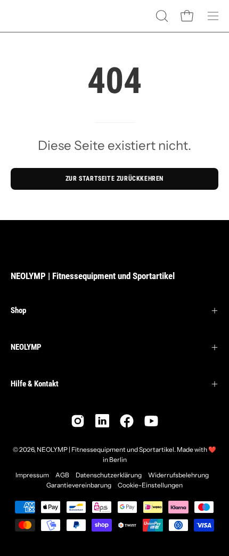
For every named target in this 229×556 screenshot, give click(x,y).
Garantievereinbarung (78, 485)
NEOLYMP (26, 347)
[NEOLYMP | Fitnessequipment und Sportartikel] (37, 16)
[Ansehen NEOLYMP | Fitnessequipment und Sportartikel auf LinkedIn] (102, 421)
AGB (62, 475)
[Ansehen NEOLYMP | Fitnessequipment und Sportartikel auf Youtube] (151, 421)
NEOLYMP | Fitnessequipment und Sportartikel (93, 276)
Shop (18, 310)
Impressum (32, 475)
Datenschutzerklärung (109, 475)
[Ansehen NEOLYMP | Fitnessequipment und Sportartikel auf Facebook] (127, 421)
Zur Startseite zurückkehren (114, 178)
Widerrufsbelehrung (178, 475)
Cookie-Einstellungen (150, 485)
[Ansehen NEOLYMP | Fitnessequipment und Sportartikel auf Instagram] (78, 421)
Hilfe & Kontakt (35, 384)
